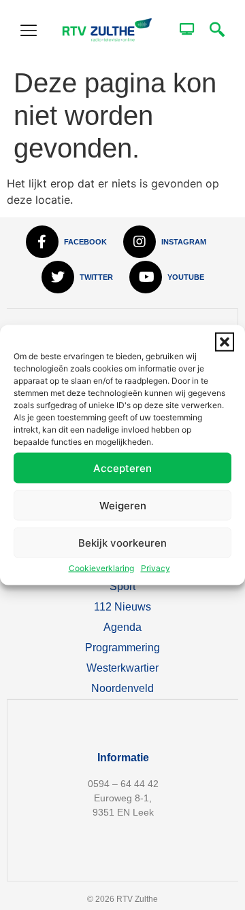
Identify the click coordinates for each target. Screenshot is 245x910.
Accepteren (122, 467)
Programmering (122, 647)
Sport (122, 586)
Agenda (122, 627)
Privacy (155, 568)
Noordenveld (122, 688)
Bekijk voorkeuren (122, 542)
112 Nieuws (122, 607)
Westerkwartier (122, 668)
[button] (224, 342)
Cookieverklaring (101, 568)
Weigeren (122, 504)
